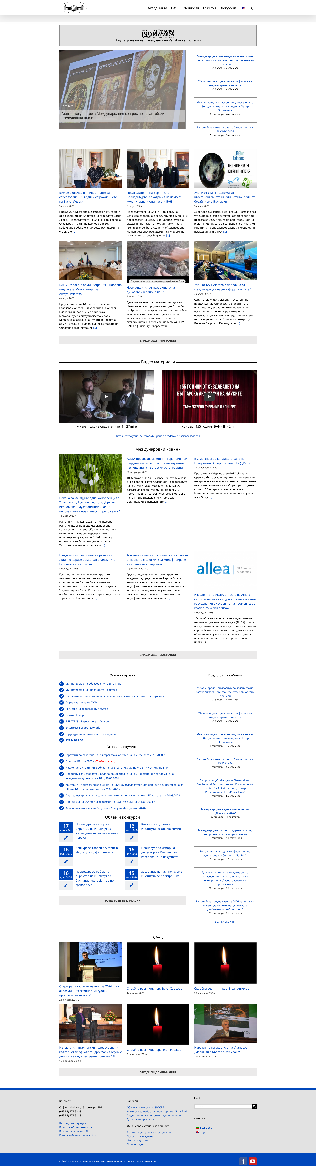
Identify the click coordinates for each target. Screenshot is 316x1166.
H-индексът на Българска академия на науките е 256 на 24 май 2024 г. (110, 802)
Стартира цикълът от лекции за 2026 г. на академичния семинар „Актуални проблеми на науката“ (89, 990)
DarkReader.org (131, 1161)
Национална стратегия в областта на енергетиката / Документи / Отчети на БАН (117, 767)
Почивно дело (136, 1144)
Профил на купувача (140, 1136)
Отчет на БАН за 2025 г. (80, 761)
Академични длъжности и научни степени (154, 1115)
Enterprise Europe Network (83, 727)
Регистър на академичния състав (87, 709)
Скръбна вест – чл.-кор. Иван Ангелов (221, 988)
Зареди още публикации (158, 340)
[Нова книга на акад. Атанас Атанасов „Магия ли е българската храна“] (225, 1023)
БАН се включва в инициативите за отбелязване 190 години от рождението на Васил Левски (88, 197)
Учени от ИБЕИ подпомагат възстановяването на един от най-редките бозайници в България (224, 197)
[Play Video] (106, 397)
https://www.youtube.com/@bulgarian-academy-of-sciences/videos (158, 436)
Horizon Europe (75, 715)
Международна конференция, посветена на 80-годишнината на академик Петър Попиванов (225, 106)
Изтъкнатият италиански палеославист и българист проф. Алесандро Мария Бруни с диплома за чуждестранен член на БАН (90, 1051)
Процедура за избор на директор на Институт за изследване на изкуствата (159, 852)
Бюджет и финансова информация (149, 1132)
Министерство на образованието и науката (93, 683)
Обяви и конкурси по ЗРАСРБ (145, 1107)
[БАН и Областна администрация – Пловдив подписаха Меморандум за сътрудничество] (90, 260)
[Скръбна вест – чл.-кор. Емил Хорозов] (158, 963)
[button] (251, 7)
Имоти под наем (137, 1140)
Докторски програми (140, 1119)
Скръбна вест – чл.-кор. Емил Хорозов (154, 988)
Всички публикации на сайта (77, 1135)
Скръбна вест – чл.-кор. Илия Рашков (154, 1050)
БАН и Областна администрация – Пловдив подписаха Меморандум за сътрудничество (90, 289)
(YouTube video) (105, 761)
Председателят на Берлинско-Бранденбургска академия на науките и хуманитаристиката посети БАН (155, 197)
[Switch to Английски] (243, 7)
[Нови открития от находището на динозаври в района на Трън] (158, 262)
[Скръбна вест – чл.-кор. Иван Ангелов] (225, 963)
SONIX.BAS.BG (74, 740)
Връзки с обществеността (75, 1127)
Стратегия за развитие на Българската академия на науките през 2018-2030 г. (115, 755)
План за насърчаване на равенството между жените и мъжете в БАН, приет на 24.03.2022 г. (124, 795)
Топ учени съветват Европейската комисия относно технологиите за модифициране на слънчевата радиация (158, 559)
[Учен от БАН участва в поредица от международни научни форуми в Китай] (225, 260)
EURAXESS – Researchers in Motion (87, 721)
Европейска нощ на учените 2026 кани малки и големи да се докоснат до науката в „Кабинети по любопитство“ (225, 905)
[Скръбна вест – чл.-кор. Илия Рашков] (158, 1024)
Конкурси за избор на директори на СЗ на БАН (157, 1111)
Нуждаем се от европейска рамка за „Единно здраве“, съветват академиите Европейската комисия (87, 559)
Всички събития (225, 921)
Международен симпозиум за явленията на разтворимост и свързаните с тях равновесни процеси (225, 60)
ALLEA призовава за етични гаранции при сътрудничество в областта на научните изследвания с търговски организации (157, 463)
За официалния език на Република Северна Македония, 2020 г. (106, 808)
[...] (74, 231)
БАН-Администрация (72, 1123)
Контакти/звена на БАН (74, 1131)
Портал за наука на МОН (81, 702)
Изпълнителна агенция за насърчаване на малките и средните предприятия (115, 696)
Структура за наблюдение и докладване (91, 734)
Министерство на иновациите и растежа (92, 690)
